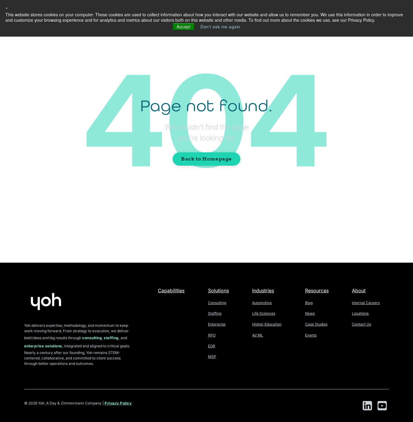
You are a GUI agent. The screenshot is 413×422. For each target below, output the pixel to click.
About (359, 290)
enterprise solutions (43, 346)
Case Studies (316, 324)
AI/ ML (257, 335)
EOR (211, 346)
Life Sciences (263, 313)
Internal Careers (366, 302)
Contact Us (361, 324)
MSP (212, 356)
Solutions (218, 290)
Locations (360, 313)
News (310, 313)
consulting (92, 338)
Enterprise (217, 324)
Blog (309, 302)
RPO (212, 335)
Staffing (214, 313)
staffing (111, 338)
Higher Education (266, 324)
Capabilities (171, 290)
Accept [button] (183, 27)
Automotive (262, 302)
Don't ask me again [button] (220, 27)
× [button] (6, 8)
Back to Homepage (206, 158)
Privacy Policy (118, 403)
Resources (317, 290)
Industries (263, 290)
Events (311, 335)
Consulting (217, 302)
